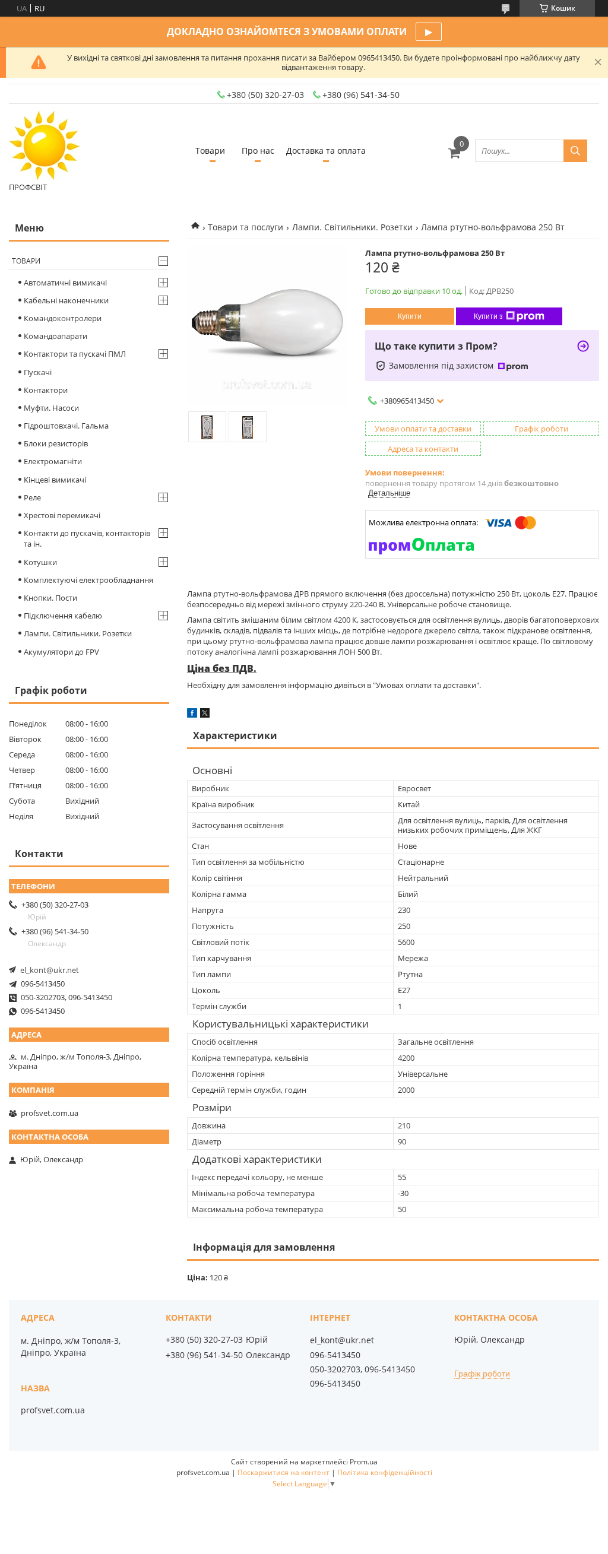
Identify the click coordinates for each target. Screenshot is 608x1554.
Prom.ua (364, 1462)
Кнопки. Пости (50, 597)
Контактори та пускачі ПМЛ (75, 353)
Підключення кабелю (63, 615)
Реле (32, 497)
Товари (210, 150)
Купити (410, 316)
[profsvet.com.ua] (44, 145)
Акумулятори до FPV (61, 651)
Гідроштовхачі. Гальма (66, 425)
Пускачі (38, 372)
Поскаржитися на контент (284, 1472)
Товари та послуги (245, 227)
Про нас (258, 150)
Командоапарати (55, 336)
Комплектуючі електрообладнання (88, 580)
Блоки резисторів (56, 443)
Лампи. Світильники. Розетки (352, 227)
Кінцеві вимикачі (55, 479)
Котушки (40, 562)
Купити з (488, 316)
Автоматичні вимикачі (65, 282)
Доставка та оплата (326, 150)
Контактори (46, 390)
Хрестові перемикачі (62, 515)
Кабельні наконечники (66, 300)
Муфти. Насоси (51, 407)
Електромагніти (53, 461)
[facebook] (192, 714)
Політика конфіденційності (384, 1472)
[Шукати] (575, 150)
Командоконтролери (63, 318)
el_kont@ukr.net (49, 970)
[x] (205, 714)
